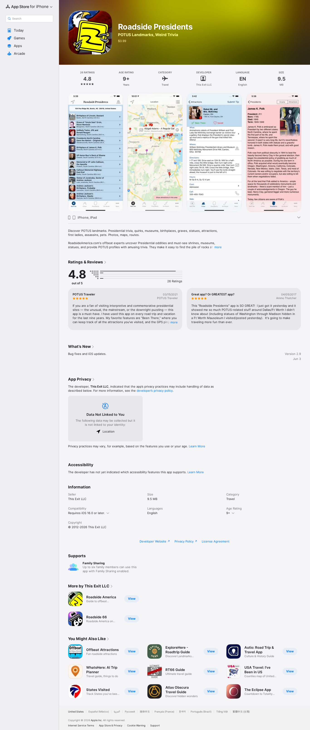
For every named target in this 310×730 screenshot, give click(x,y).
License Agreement (215, 541)
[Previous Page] (63, 152)
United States (76, 711)
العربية (117, 711)
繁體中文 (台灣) (241, 711)
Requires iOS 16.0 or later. (86, 513)
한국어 (182, 711)
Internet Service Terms (81, 725)
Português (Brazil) (201, 711)
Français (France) (164, 711)
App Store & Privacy (110, 725)
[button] (29, 30)
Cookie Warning (136, 725)
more (218, 247)
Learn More (197, 446)
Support (155, 725)
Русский (130, 711)
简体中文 (145, 711)
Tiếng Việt (222, 711)
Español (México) (99, 711)
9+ (228, 513)
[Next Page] (305, 152)
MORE (174, 322)
